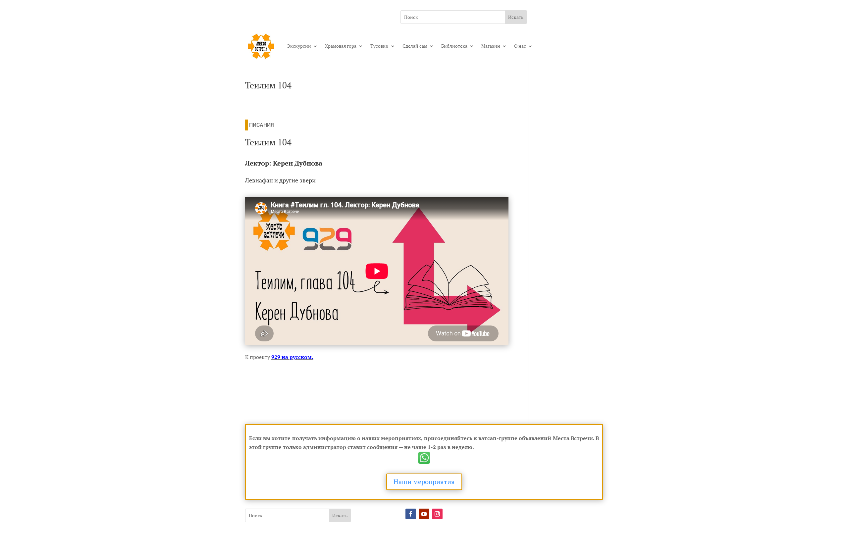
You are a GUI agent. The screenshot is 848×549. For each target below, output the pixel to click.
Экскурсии (299, 46)
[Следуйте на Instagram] (437, 514)
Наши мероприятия (424, 481)
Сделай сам (414, 46)
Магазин (490, 46)
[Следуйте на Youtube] (424, 514)
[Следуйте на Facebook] (410, 514)
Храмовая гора (340, 46)
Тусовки (379, 46)
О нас (520, 46)
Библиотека (454, 46)
